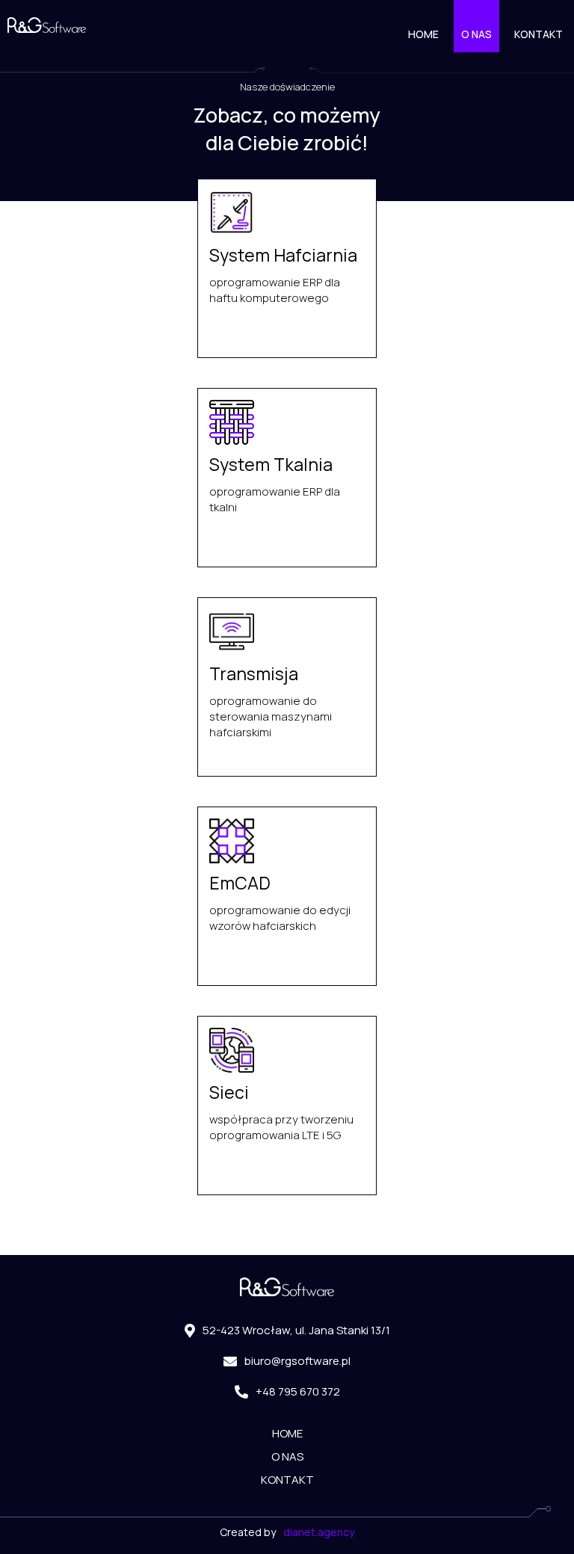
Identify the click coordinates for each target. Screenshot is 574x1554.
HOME (423, 34)
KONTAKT (538, 34)
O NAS (476, 34)
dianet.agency (318, 1532)
